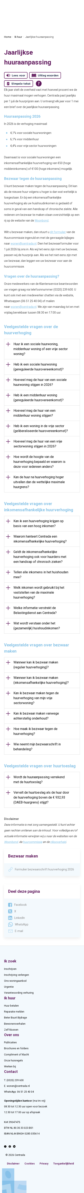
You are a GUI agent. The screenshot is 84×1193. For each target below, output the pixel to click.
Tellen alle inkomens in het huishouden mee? (40, 574)
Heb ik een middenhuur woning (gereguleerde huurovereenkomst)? (38, 397)
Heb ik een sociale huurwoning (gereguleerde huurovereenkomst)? (38, 366)
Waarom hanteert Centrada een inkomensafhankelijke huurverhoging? (40, 538)
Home (7, 37)
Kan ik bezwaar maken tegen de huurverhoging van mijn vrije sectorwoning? (36, 698)
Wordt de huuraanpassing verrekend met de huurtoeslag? (39, 779)
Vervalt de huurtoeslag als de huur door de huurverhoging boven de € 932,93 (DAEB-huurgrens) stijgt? (41, 797)
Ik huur (18, 37)
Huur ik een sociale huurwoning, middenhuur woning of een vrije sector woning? (40, 349)
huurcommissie (32, 842)
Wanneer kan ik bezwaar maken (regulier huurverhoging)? (35, 664)
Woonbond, (11, 842)
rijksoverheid (58, 842)
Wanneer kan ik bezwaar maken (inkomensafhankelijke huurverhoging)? (41, 680)
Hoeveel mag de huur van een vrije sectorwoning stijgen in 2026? (37, 443)
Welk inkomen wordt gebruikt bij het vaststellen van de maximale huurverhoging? (38, 592)
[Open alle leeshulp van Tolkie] (39, 83)
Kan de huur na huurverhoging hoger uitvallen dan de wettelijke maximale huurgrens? (39, 482)
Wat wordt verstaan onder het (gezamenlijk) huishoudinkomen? (36, 625)
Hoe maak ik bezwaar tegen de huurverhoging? (35, 731)
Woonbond (42, 220)
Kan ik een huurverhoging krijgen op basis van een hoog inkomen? (38, 523)
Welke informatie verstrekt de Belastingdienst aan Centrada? (35, 610)
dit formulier (58, 232)
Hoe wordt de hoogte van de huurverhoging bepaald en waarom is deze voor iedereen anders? (39, 462)
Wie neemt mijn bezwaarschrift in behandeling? (37, 746)
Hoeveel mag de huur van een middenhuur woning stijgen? (34, 413)
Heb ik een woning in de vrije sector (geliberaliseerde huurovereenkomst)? (40, 428)
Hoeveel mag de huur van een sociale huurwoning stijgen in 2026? (40, 382)
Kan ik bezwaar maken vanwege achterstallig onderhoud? (36, 715)
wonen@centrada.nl (23, 243)
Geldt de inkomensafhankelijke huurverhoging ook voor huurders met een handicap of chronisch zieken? (39, 557)
